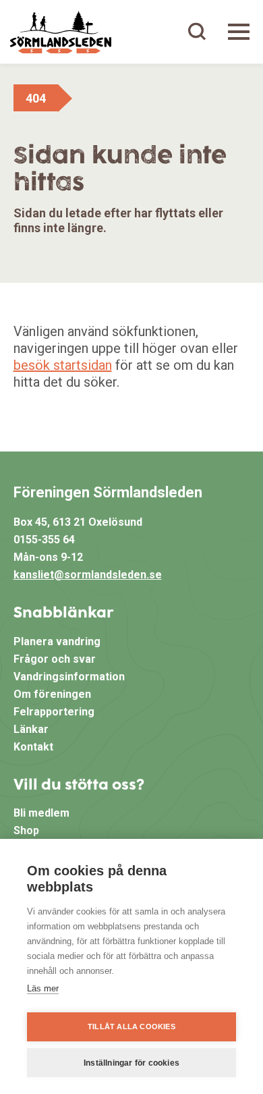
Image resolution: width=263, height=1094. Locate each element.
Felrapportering (53, 711)
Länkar (31, 729)
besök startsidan (62, 365)
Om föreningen (52, 694)
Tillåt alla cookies (131, 1026)
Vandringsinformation (69, 676)
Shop (26, 830)
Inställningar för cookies (131, 1063)
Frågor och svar (54, 659)
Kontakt (33, 746)
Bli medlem (41, 812)
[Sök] (197, 31)
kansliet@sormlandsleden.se (87, 574)
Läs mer (43, 988)
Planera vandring (56, 641)
